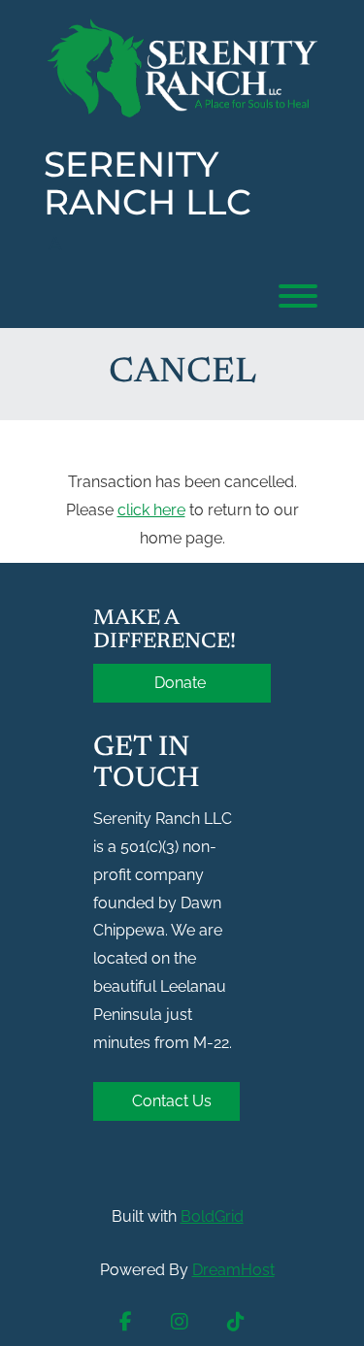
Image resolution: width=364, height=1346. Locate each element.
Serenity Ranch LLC (147, 184)
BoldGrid (212, 1216)
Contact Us (172, 1101)
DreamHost (233, 1270)
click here (151, 510)
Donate (182, 682)
